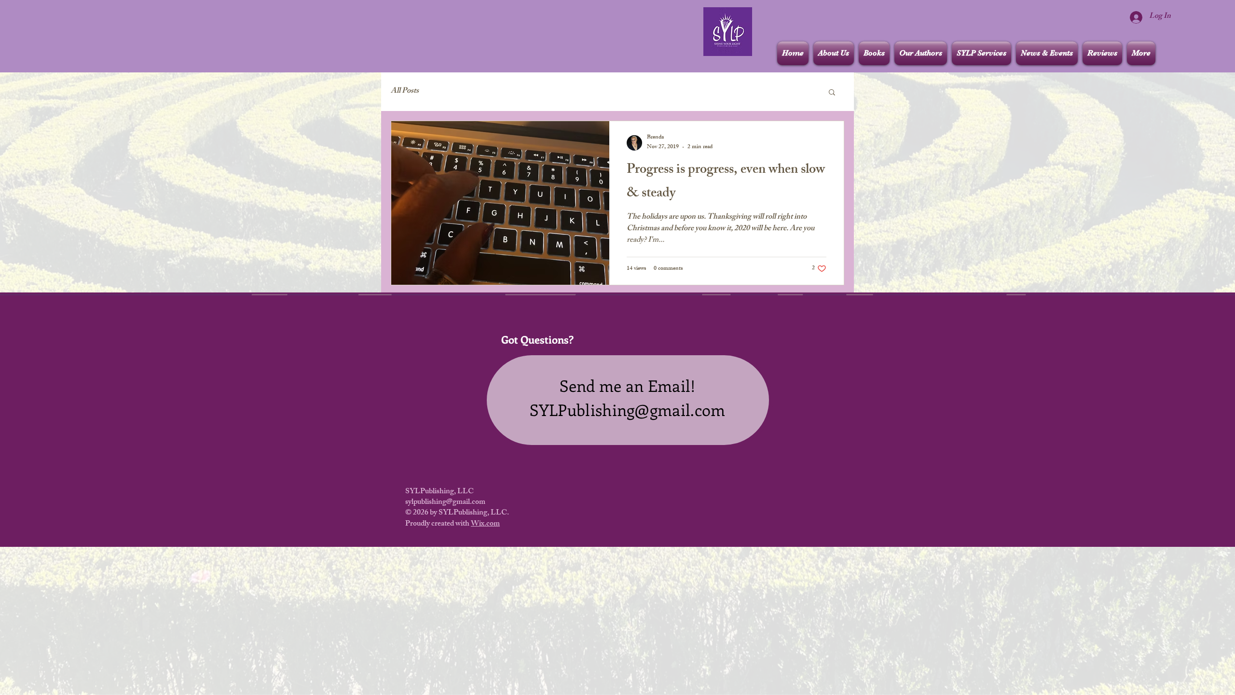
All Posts (405, 91)
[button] (832, 93)
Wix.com (485, 524)
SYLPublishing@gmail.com (628, 409)
